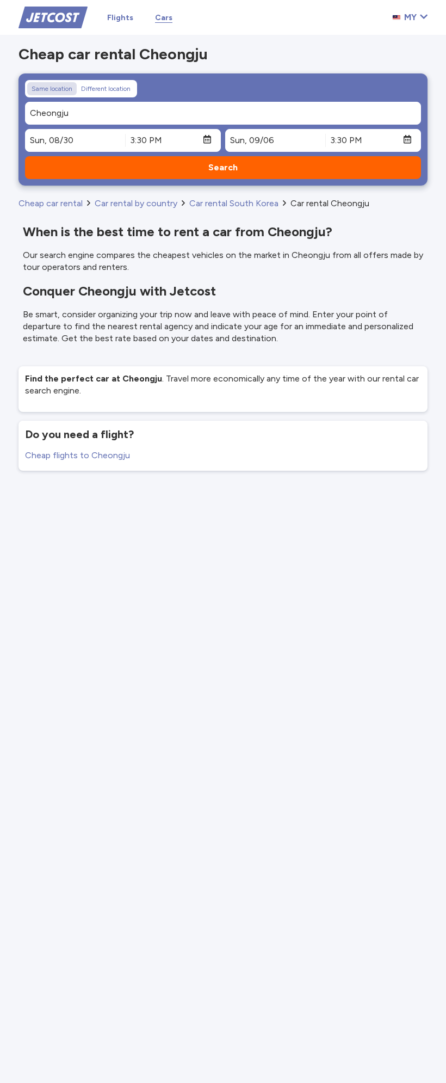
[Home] (53, 16)
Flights (120, 17)
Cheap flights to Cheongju (77, 455)
